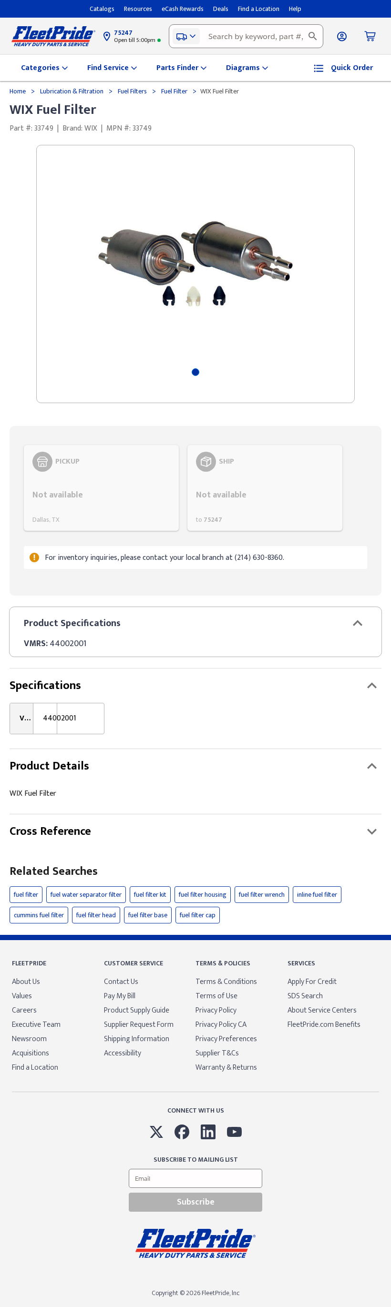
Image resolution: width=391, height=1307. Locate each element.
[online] (388, 1306)
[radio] (101, 488)
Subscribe (196, 1202)
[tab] (195, 372)
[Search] (313, 36)
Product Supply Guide (136, 1010)
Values (22, 996)
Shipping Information (136, 1039)
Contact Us (121, 981)
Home (18, 91)
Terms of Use (216, 996)
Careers (24, 1010)
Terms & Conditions (226, 981)
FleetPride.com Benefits (324, 1024)
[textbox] (246, 36)
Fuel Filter (174, 91)
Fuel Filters (132, 91)
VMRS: (36, 644)
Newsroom (29, 1039)
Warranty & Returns (226, 1067)
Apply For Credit (312, 981)
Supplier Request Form (139, 1024)
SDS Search (305, 996)
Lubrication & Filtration (72, 91)
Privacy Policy (216, 1010)
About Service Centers (322, 1010)
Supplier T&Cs (217, 1053)
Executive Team (36, 1024)
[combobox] (246, 36)
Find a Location (35, 1067)
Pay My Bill (119, 996)
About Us (26, 981)
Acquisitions (30, 1053)
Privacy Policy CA (221, 1024)
